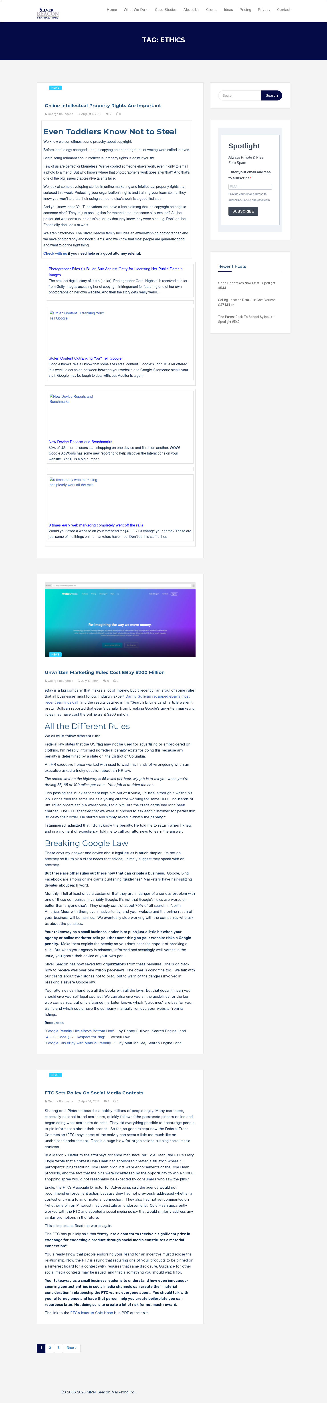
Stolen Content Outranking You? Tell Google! (86, 358)
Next (70, 1348)
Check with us (55, 253)
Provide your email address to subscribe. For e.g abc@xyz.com (249, 197)
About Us (191, 9)
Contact (283, 9)
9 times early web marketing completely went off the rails (96, 525)
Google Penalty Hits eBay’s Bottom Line (79, 1031)
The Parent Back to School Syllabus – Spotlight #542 (246, 319)
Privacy (264, 9)
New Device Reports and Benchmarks (80, 441)
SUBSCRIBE (243, 211)
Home (112, 9)
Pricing (245, 9)
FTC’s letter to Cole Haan (91, 1313)
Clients (211, 9)
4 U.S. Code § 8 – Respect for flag (75, 1037)
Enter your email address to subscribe (249, 175)
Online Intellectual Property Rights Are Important (103, 105)
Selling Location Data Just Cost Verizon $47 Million (247, 302)
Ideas (228, 9)
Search (272, 95)
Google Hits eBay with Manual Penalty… (80, 1043)
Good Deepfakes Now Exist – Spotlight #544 (246, 285)
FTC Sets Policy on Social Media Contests (94, 1093)
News (55, 87)
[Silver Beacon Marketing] (48, 13)
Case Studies (166, 9)
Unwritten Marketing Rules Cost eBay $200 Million (105, 672)
